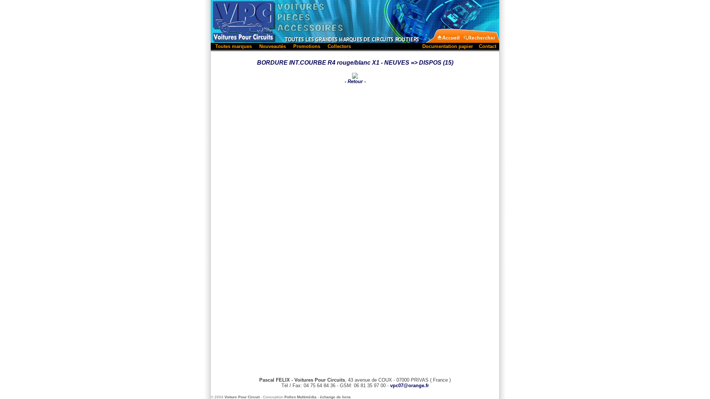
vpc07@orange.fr (409, 385)
